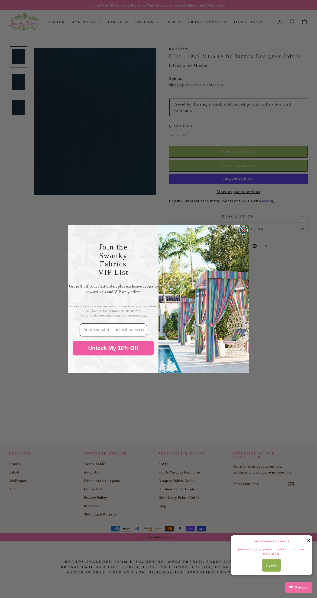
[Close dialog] (243, 230)
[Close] (308, 541)
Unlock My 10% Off (113, 348)
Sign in (271, 565)
